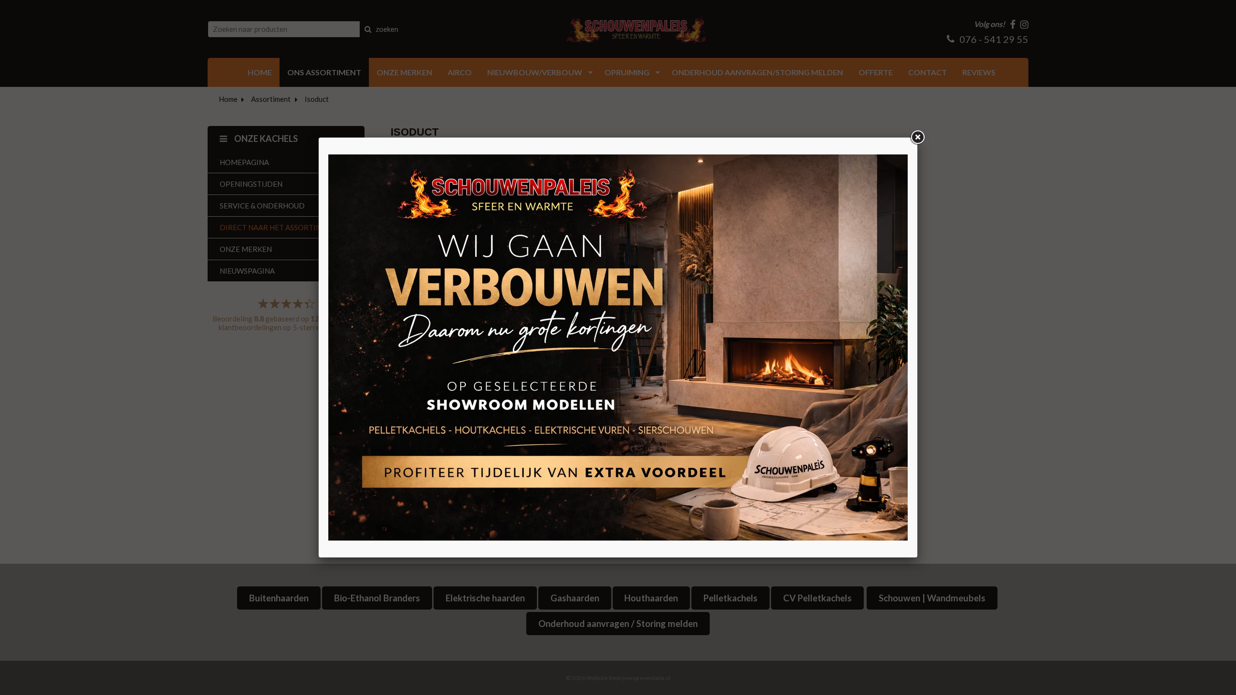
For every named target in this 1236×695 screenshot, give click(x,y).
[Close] (917, 137)
